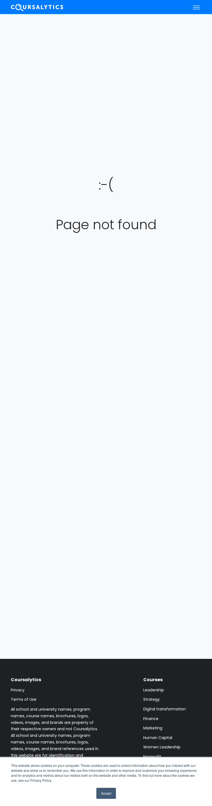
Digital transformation (164, 709)
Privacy (18, 690)
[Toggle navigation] (196, 7)
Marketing (152, 728)
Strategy (151, 699)
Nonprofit (152, 756)
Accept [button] (106, 793)
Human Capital (157, 737)
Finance (150, 718)
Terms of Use (23, 699)
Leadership (153, 690)
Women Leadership (162, 747)
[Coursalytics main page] (37, 7)
